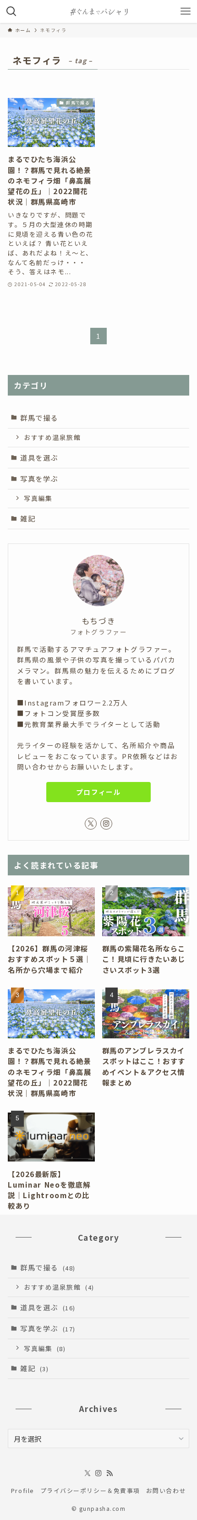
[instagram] (106, 824)
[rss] (109, 1473)
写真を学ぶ (39, 478)
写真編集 (38, 498)
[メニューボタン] (185, 11)
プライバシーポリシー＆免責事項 (90, 1490)
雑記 (27, 518)
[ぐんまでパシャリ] (98, 11)
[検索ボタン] (11, 11)
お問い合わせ (166, 1490)
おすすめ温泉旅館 (52, 437)
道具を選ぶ (39, 457)
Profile (22, 1490)
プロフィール (98, 792)
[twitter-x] (91, 824)
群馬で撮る (39, 418)
